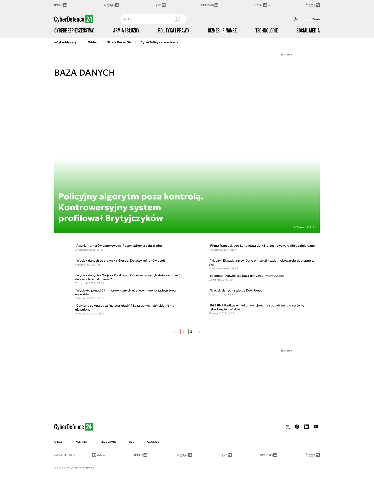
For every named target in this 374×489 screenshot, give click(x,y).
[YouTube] (316, 427)
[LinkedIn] (306, 427)
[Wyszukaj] (178, 19)
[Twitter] (288, 427)
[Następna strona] (199, 331)
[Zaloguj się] (296, 19)
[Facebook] (297, 427)
